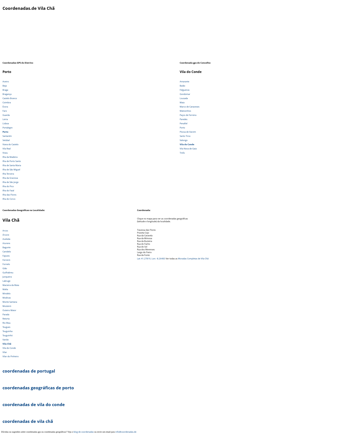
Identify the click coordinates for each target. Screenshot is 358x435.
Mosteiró (7, 306)
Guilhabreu (8, 272)
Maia (182, 102)
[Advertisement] (179, 37)
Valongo (184, 140)
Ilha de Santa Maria (12, 165)
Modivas (7, 297)
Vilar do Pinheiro (11, 356)
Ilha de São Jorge (10, 182)
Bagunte (6, 247)
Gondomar (185, 94)
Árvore (6, 234)
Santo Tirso (185, 136)
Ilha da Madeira (10, 157)
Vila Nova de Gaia (188, 148)
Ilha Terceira (8, 173)
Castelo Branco (10, 98)
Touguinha (7, 331)
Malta (5, 289)
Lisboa (6, 123)
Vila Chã (7, 343)
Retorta (6, 318)
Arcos (5, 230)
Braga (5, 89)
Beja (5, 85)
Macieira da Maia (11, 285)
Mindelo (6, 293)
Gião (5, 268)
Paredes (183, 119)
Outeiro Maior (9, 310)
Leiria (5, 119)
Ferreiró (6, 260)
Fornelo (6, 264)
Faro (5, 110)
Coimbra (7, 102)
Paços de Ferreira (188, 115)
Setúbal (6, 140)
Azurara (6, 243)
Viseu (5, 152)
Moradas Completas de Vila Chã (193, 258)
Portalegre (7, 127)
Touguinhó (8, 335)
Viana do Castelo (10, 144)
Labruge (6, 280)
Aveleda (6, 239)
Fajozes (6, 255)
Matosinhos (185, 110)
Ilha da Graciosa (10, 177)
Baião (182, 85)
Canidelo (7, 251)
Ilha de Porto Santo (12, 161)
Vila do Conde (187, 144)
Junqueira (7, 276)
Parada (6, 314)
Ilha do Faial (8, 190)
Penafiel (183, 123)
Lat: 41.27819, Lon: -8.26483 (151, 258)
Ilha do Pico (8, 186)
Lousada (184, 98)
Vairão (6, 339)
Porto (5, 131)
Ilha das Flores (9, 194)
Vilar (5, 352)
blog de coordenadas (84, 431)
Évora (5, 106)
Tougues (6, 327)
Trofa (182, 152)
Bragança (7, 94)
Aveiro (6, 81)
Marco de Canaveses (189, 106)
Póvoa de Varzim (188, 131)
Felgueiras (184, 89)
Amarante (184, 81)
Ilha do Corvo (9, 198)
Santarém (7, 136)
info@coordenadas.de (125, 431)
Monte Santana (10, 301)
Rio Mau (6, 322)
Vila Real (7, 148)
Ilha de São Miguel (11, 169)
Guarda (6, 115)
